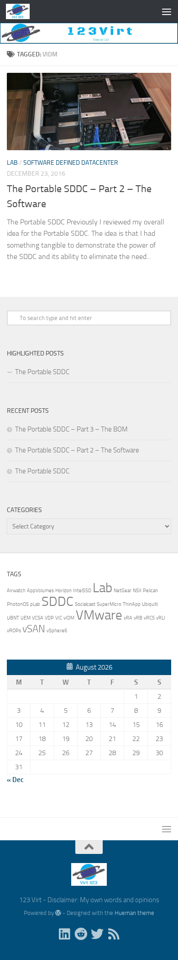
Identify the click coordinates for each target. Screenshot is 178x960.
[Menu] (166, 11)
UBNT (13, 618)
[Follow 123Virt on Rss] (113, 934)
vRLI (160, 618)
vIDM (68, 618)
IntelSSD (82, 591)
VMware (99, 615)
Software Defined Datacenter (70, 163)
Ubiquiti (150, 604)
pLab (35, 604)
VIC (58, 618)
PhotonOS (18, 604)
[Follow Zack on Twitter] (97, 934)
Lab (12, 163)
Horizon (63, 591)
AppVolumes (40, 591)
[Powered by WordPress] (58, 913)
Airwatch (16, 591)
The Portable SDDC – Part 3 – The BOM (71, 429)
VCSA (37, 618)
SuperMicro (109, 604)
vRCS (149, 618)
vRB (138, 618)
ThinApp (132, 604)
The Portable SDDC (42, 372)
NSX (137, 591)
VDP (49, 618)
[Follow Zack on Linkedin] (64, 934)
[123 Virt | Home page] (21, 11)
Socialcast (85, 604)
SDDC (57, 602)
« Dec (15, 780)
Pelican (150, 591)
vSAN (33, 629)
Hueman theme (134, 912)
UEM (26, 618)
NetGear (122, 591)
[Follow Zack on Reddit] (80, 934)
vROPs (14, 631)
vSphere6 (57, 631)
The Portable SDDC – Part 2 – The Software (77, 450)
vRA (128, 618)
